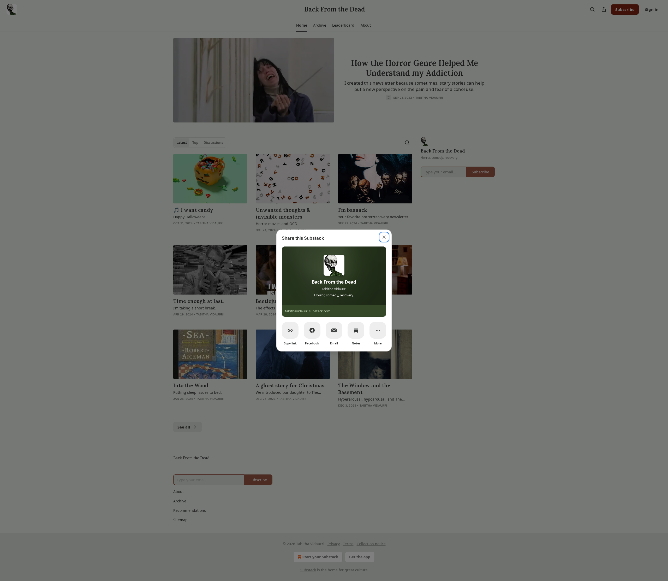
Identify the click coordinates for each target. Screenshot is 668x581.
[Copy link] (290, 330)
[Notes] (356, 330)
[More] (377, 330)
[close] (384, 237)
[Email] (334, 330)
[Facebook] (312, 330)
